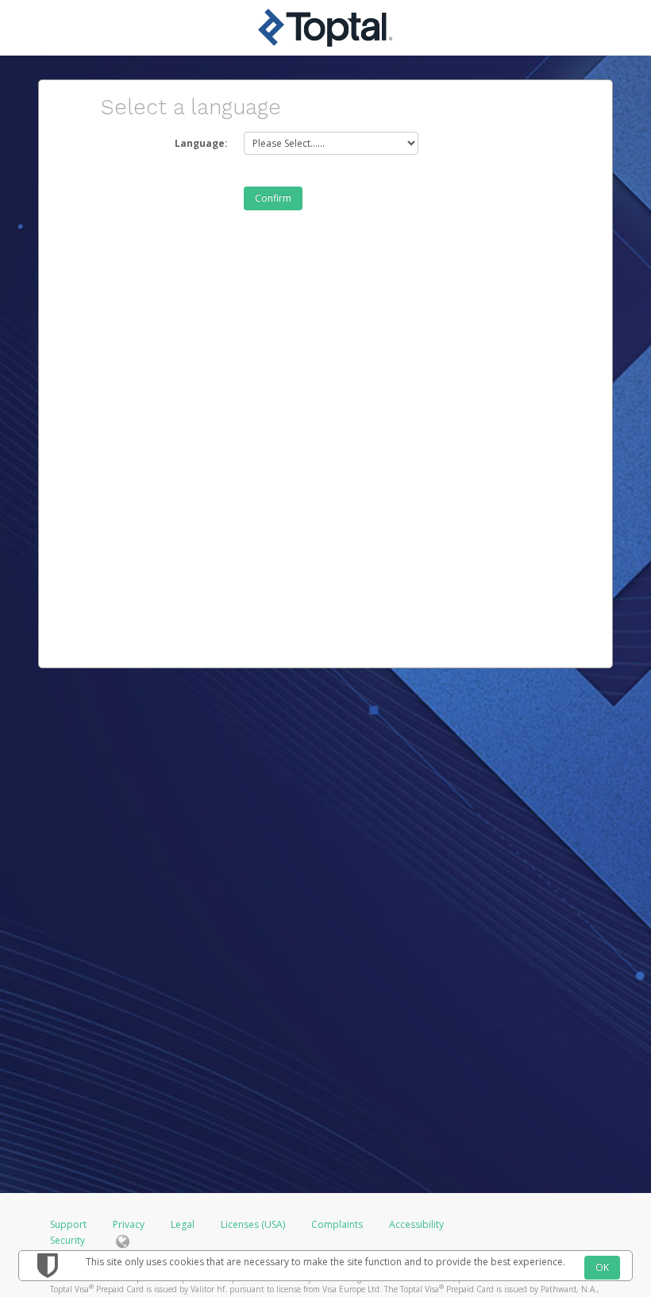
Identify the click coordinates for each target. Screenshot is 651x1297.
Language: (201, 143)
